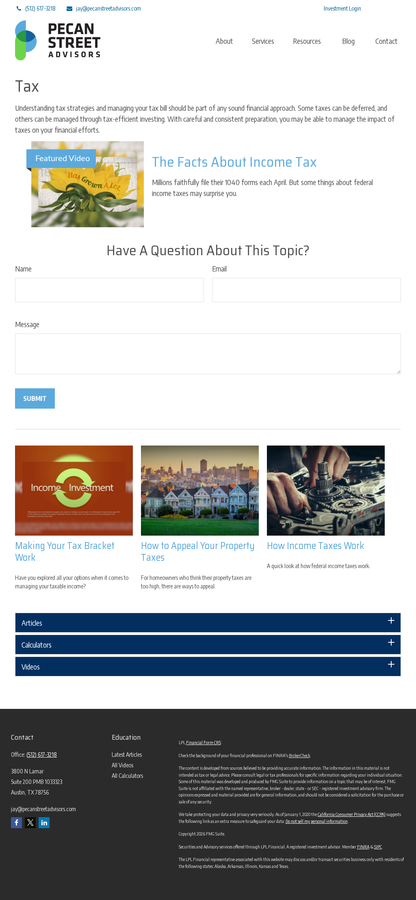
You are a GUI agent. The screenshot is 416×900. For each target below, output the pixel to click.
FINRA (363, 846)
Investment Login (342, 8)
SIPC (378, 846)
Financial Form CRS (203, 742)
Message (27, 324)
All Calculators (127, 775)
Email (219, 268)
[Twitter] (251, 8)
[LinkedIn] (273, 8)
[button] (224, 40)
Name (23, 268)
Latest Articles (127, 754)
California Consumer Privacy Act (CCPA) (352, 814)
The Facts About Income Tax (234, 162)
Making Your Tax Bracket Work (65, 551)
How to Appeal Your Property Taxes (198, 551)
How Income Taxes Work (315, 545)
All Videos (122, 765)
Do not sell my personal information (317, 821)
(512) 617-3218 (40, 8)
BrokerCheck (299, 755)
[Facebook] (296, 8)
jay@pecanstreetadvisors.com (108, 8)
